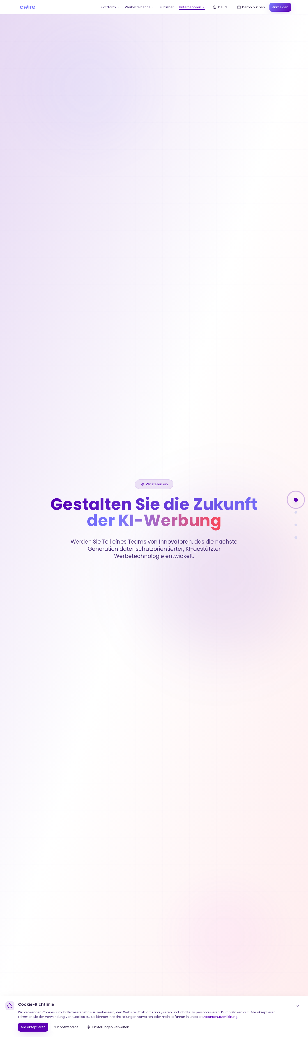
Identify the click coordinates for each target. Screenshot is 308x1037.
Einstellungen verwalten (110, 1027)
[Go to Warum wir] (296, 512)
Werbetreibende (138, 7)
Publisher (167, 7)
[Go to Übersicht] (296, 500)
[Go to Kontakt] (296, 537)
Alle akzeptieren (33, 1027)
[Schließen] (298, 1006)
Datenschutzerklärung (219, 1017)
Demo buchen (253, 7)
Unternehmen (190, 7)
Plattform (108, 7)
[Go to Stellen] (296, 525)
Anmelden (280, 7)
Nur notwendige (66, 1027)
